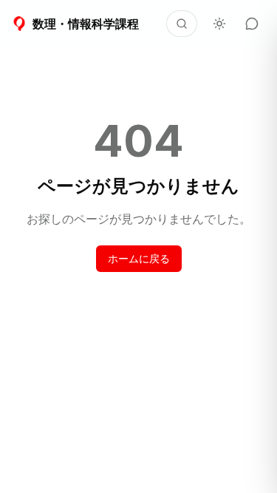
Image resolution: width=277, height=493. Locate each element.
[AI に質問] (252, 23)
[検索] (181, 23)
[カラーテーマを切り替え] (219, 23)
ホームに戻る (139, 258)
